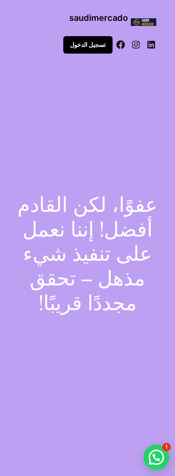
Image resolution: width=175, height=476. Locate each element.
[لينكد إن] (151, 45)
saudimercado (98, 18)
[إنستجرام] (136, 45)
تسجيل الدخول (88, 44)
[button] (156, 457)
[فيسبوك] (121, 45)
